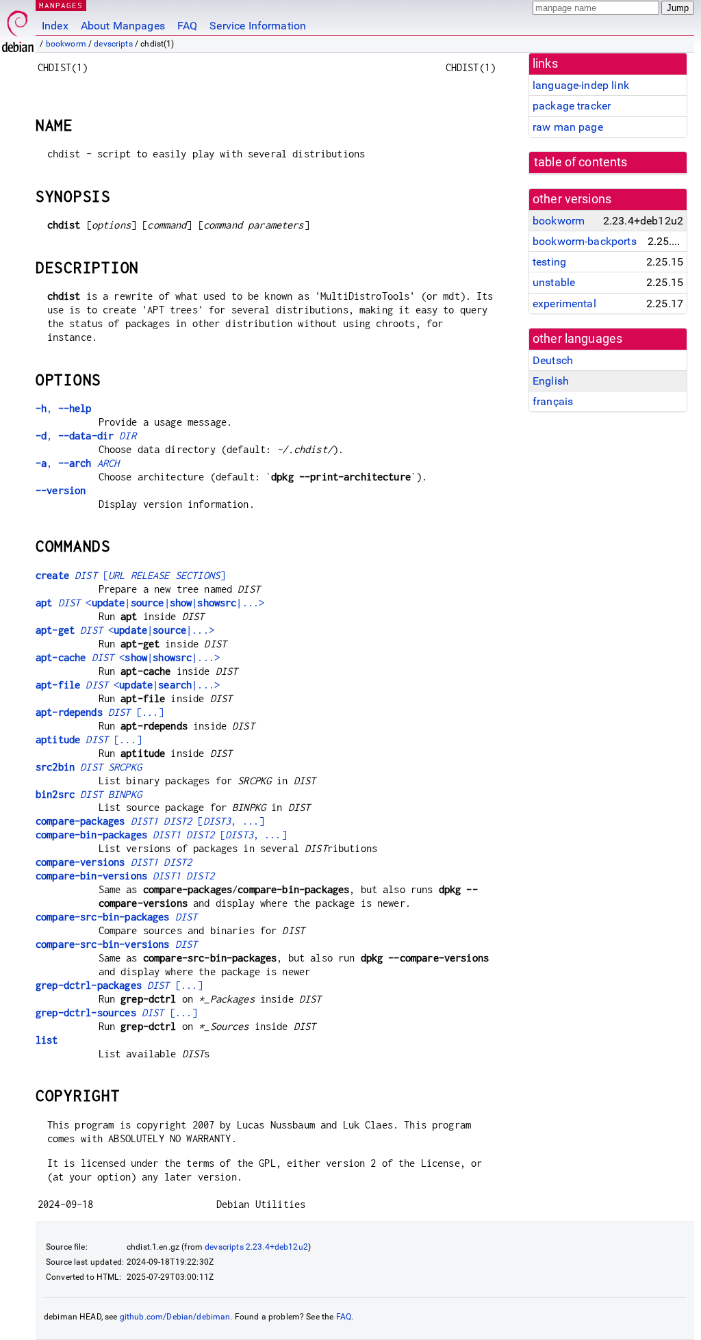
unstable (554, 282)
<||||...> (150, 602)
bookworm (66, 44)
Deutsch (553, 360)
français (553, 401)
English (551, 380)
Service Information (257, 25)
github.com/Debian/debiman (175, 1317)
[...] (100, 712)
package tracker (572, 105)
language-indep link (581, 85)
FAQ (187, 25)
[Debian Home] (18, 27)
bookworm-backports (585, 241)
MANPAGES (61, 5)
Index (55, 25)
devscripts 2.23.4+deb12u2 (256, 1247)
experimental (564, 303)
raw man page (568, 126)
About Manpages (123, 25)
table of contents (581, 162)
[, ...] (150, 821)
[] (130, 575)
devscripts (113, 44)
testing (549, 261)
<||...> (125, 630)
